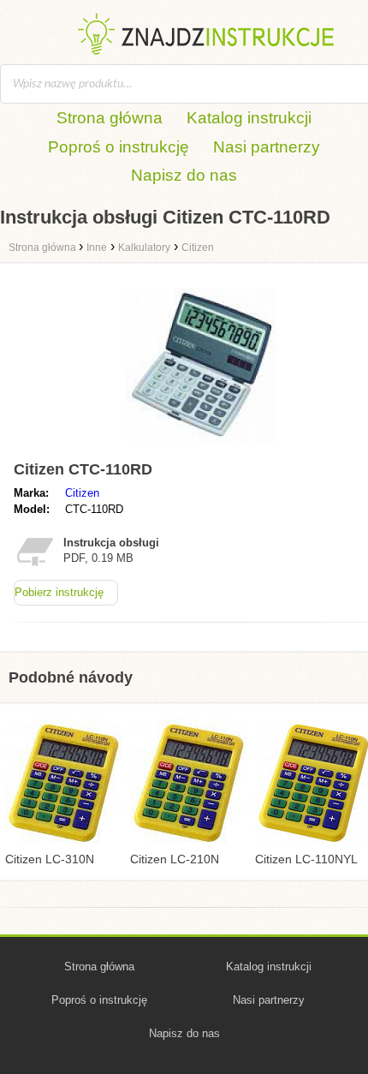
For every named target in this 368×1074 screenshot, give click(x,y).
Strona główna (109, 118)
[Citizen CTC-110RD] (201, 446)
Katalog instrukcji (249, 118)
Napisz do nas (184, 175)
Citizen (82, 492)
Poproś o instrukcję (118, 147)
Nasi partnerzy (266, 147)
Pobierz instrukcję (59, 592)
